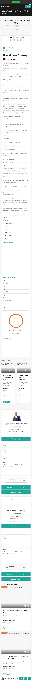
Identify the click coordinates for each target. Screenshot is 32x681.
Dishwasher (8, 232)
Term (4, 280)
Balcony (7, 226)
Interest (5, 283)
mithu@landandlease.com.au (18, 434)
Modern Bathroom (9, 235)
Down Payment (7, 300)
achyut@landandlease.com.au (17, 521)
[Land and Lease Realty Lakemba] (16, 2)
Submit (28, 6)
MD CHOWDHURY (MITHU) (12, 678)
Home (12, 18)
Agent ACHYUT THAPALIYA (16, 511)
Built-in (6, 229)
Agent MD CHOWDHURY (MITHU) (16, 424)
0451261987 (6, 6)
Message (5, 462)
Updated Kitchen (9, 238)
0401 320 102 (18, 516)
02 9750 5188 (17, 427)
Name (4, 443)
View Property (16, 604)
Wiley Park (18, 18)
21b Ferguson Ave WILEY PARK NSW (23, 377)
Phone (4, 456)
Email (4, 449)
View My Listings (16, 439)
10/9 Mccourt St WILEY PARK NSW (8, 377)
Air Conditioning (9, 223)
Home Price (6, 291)
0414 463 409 (18, 429)
